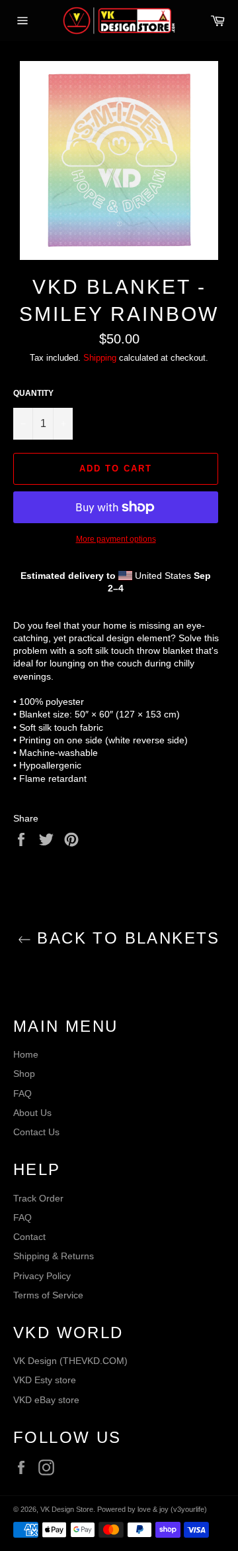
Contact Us (36, 1132)
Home (25, 1054)
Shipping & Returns (53, 1256)
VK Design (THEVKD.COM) (70, 1360)
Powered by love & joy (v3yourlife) (152, 1509)
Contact (29, 1236)
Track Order (38, 1198)
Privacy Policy (42, 1276)
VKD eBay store (46, 1400)
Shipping (99, 358)
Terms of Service (48, 1295)
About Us (32, 1112)
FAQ (22, 1093)
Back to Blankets (125, 938)
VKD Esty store (44, 1380)
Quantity (33, 393)
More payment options (116, 539)
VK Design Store (66, 1509)
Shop (24, 1073)
